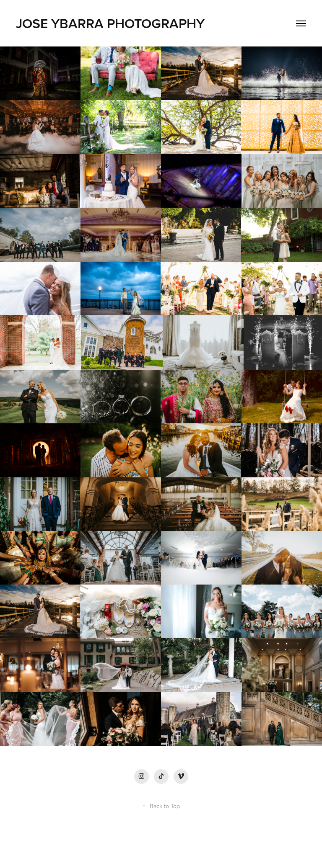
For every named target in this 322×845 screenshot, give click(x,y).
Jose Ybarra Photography (112, 23)
